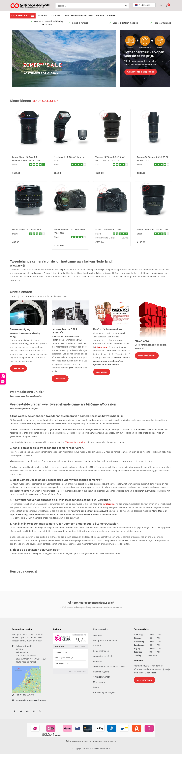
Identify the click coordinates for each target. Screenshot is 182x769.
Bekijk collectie (44, 101)
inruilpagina (108, 504)
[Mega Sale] (153, 318)
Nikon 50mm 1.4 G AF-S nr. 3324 (152, 229)
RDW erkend (101, 347)
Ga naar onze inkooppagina (140, 71)
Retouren (97, 661)
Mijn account (99, 682)
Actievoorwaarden (101, 676)
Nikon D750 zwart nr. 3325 (108, 229)
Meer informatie (144, 680)
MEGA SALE (56, 15)
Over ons (42, 15)
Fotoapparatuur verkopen (105, 640)
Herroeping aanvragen (104, 692)
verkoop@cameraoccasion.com (31, 700)
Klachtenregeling (101, 671)
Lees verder (18, 368)
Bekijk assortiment (147, 355)
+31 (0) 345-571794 (25, 694)
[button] (15, 58)
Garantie (97, 645)
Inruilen (100, 15)
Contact (111, 15)
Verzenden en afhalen (103, 656)
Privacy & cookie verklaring (78, 741)
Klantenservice (100, 629)
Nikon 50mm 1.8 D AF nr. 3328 (26, 229)
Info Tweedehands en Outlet (79, 15)
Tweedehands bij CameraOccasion (109, 666)
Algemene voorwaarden (104, 741)
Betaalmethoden (101, 651)
